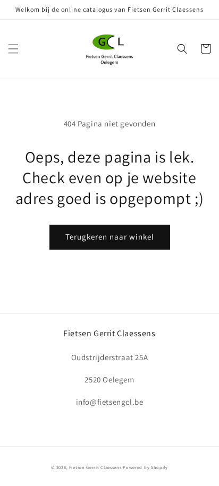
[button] (13, 49)
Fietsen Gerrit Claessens (95, 467)
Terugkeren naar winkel (109, 237)
